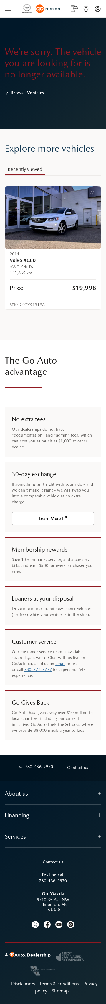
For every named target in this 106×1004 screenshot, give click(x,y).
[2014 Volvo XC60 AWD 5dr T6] (53, 217)
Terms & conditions (59, 984)
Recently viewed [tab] (25, 169)
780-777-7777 (38, 669)
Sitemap (60, 991)
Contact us (53, 861)
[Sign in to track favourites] (92, 193)
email (60, 663)
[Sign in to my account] (97, 8)
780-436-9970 (53, 880)
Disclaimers (23, 984)
